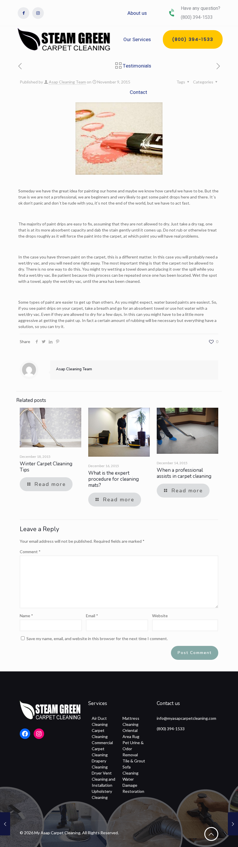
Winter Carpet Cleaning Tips (46, 466)
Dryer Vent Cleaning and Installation (103, 779)
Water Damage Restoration (133, 785)
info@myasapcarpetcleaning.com (186, 718)
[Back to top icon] (211, 834)
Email (92, 615)
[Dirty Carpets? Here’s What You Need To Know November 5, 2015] (5, 823)
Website (160, 615)
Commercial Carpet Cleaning (102, 748)
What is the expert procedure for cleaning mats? (113, 479)
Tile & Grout (133, 760)
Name (26, 615)
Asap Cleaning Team (67, 81)
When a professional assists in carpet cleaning (184, 473)
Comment (30, 551)
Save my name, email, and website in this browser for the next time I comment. (97, 638)
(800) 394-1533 (171, 728)
